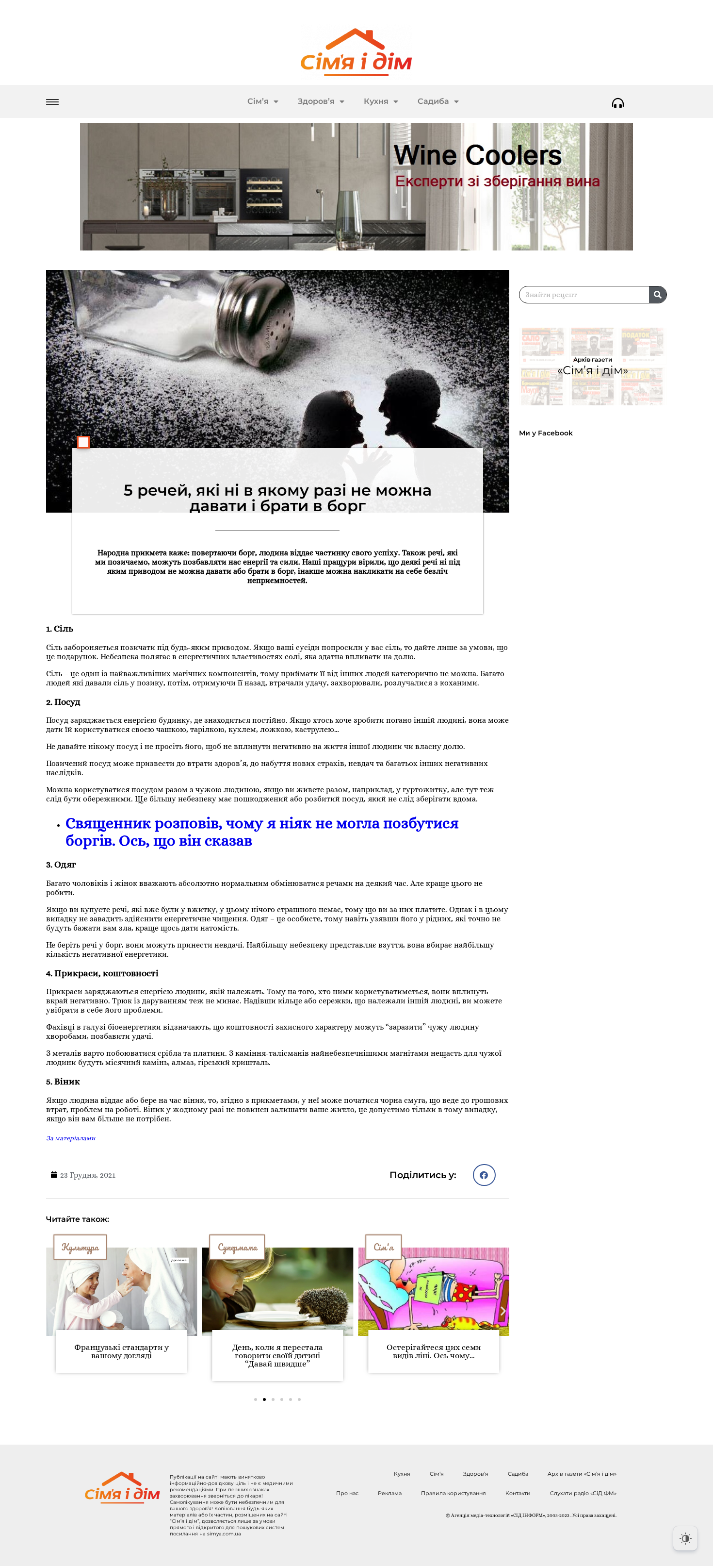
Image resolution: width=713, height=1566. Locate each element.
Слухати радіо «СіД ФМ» (583, 1493)
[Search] (657, 294)
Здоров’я (316, 101)
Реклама (390, 1493)
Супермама (81, 1247)
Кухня (376, 101)
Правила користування (453, 1493)
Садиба (433, 101)
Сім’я (258, 101)
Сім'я (228, 1247)
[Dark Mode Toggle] (685, 1538)
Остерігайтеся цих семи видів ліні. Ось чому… (277, 1351)
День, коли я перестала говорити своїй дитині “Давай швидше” (121, 1355)
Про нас (347, 1493)
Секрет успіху (396, 1247)
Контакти (518, 1493)
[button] (484, 1175)
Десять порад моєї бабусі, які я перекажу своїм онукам (433, 1355)
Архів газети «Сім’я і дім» (582, 1473)
